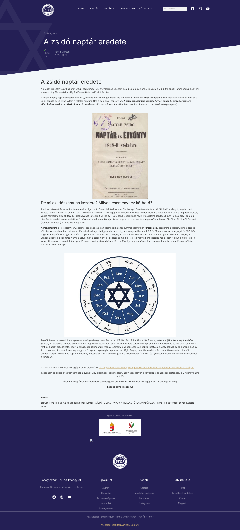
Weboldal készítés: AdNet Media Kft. (120, 524)
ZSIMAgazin (50, 33)
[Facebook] (192, 8)
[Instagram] (200, 8)
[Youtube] (207, 8)
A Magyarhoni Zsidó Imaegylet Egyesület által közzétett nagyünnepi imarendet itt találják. (146, 367)
